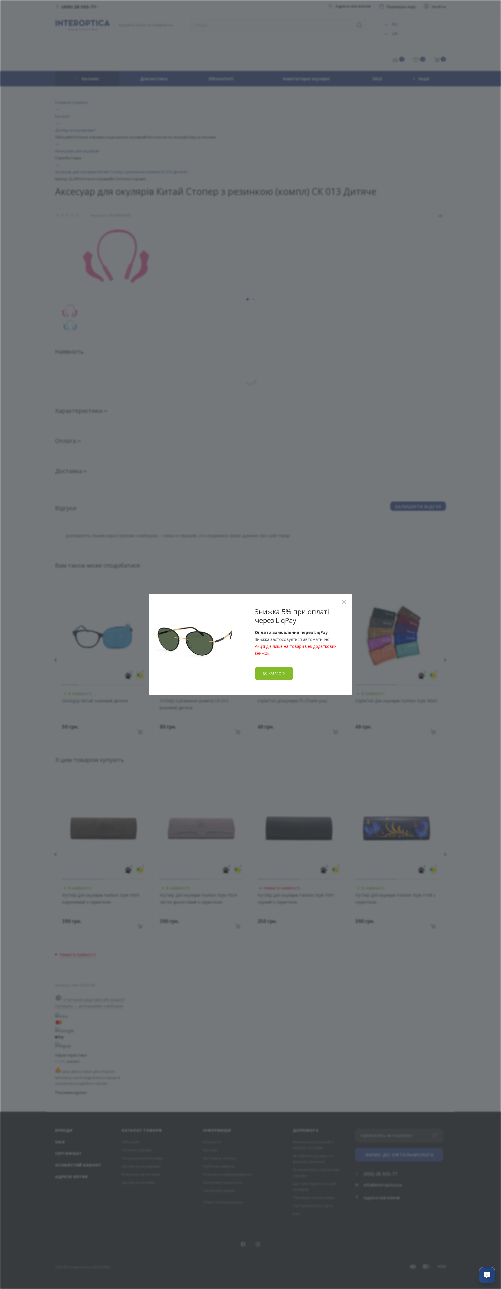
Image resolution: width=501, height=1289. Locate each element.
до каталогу (274, 673)
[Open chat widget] (487, 1275)
